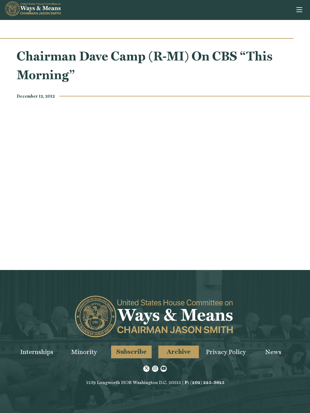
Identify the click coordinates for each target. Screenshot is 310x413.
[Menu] (299, 10)
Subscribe (131, 351)
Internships (36, 352)
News (273, 352)
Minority (84, 352)
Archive (178, 351)
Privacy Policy (226, 352)
